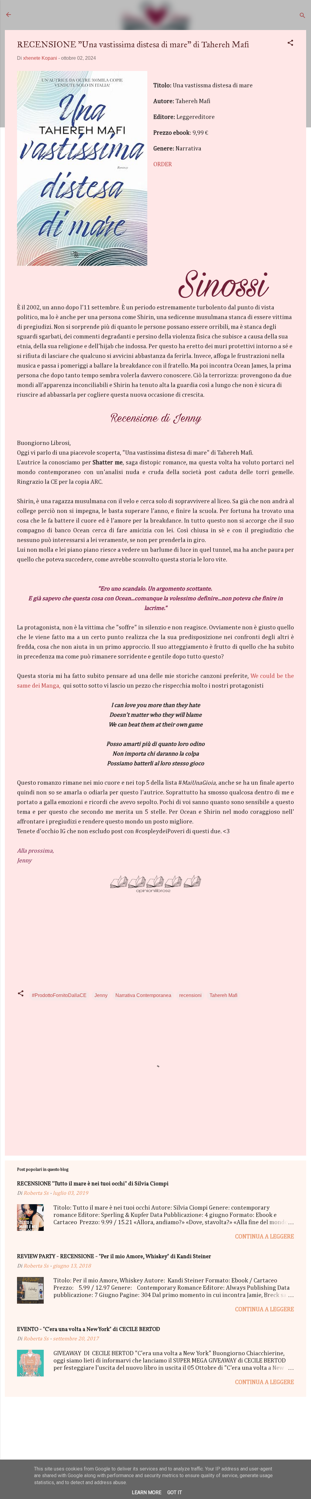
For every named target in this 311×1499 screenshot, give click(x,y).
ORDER (162, 164)
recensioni (190, 995)
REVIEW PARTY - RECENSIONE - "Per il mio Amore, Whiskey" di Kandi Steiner (114, 1257)
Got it (174, 1492)
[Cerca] (302, 16)
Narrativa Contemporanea (143, 995)
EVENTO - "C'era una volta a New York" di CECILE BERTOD (88, 1329)
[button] (290, 44)
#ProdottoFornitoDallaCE (59, 995)
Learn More (146, 1492)
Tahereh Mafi (224, 995)
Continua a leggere (264, 1237)
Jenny (101, 995)
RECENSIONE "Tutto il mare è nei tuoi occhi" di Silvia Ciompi (93, 1184)
